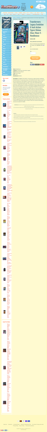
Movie (42, 13)
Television (24, 14)
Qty (30, 51)
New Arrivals (5, 12)
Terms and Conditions (30, 425)
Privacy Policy (15, 425)
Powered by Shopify (23, 429)
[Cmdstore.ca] (10, 6)
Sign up (42, 1)
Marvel (38, 13)
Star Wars (15, 14)
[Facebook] (4, 81)
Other (42, 14)
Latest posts (7, 75)
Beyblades (20, 12)
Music (5, 14)
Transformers (29, 14)
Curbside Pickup (16, 424)
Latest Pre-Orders (11, 13)
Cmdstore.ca (23, 428)
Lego (35, 12)
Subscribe (6, 94)
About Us (5, 424)
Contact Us (10, 424)
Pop (8, 14)
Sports (19, 14)
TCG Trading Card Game (36, 14)
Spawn (11, 14)
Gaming (32, 13)
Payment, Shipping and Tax (26, 424)
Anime (17, 13)
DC (28, 13)
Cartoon (25, 13)
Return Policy (21, 425)
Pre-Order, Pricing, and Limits (38, 424)
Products (18, 17)
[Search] (31, 6)
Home (14, 17)
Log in (38, 1)
